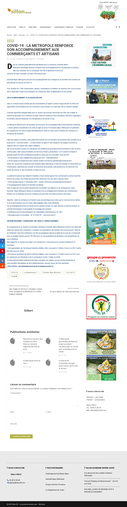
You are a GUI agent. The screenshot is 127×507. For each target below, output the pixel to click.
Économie (79, 27)
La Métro (10, 41)
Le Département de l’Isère (55, 490)
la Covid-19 (71, 272)
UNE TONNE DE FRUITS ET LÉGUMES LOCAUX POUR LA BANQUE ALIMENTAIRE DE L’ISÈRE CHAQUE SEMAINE (25, 291)
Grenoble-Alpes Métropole (52, 272)
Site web (13, 424)
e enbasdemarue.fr (30, 272)
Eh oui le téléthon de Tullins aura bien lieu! (64, 292)
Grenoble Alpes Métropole (55, 479)
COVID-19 (14, 272)
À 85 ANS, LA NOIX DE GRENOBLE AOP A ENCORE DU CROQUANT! (99, 490)
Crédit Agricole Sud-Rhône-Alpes (57, 474)
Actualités (90, 27)
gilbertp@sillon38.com (17, 483)
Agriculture (11, 27)
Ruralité (22, 27)
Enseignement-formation (63, 27)
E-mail (49, 412)
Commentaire (16, 393)
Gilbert (42, 59)
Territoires (32, 27)
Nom (12, 412)
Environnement (45, 27)
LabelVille (14, 276)
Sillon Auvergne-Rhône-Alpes (100, 468)
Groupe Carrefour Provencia (55, 484)
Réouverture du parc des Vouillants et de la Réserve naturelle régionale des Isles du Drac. (32, 344)
